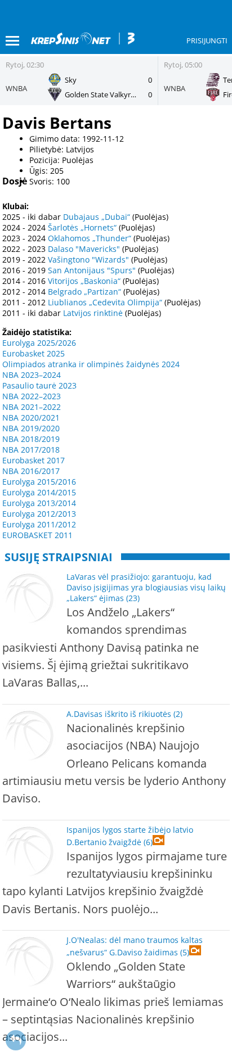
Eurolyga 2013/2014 (39, 503)
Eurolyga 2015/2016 (39, 481)
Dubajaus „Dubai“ (96, 216)
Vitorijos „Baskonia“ (84, 281)
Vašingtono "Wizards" (88, 259)
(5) (184, 952)
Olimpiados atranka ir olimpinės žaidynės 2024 (91, 364)
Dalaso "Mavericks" (84, 248)
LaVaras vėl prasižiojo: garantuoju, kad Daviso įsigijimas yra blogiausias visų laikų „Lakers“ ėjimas (146, 587)
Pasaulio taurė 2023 (39, 385)
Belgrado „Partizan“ (84, 291)
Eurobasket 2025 (33, 353)
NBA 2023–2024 (31, 374)
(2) (177, 713)
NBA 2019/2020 (31, 428)
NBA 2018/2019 (31, 439)
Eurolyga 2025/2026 (39, 342)
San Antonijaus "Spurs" (92, 270)
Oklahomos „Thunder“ (89, 238)
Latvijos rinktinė (93, 313)
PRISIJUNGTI (206, 40)
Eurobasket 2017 (33, 460)
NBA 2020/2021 (31, 417)
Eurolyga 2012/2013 (39, 513)
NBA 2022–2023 (31, 396)
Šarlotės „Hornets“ (82, 227)
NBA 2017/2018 (31, 449)
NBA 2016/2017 (31, 471)
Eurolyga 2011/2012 (39, 524)
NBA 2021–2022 (31, 406)
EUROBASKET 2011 (37, 535)
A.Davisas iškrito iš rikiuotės (118, 713)
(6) (148, 842)
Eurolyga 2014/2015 (39, 492)
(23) (133, 598)
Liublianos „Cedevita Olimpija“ (105, 302)
